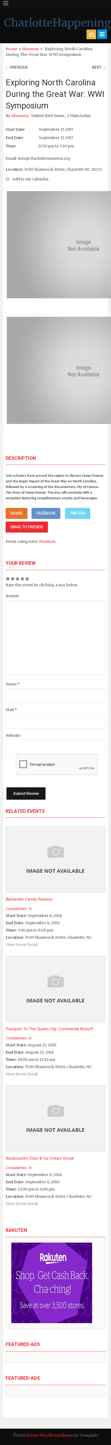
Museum (30, 48)
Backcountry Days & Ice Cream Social (40, 1158)
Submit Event (91, 34)
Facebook (46, 513)
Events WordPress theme (49, 1435)
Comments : (17, 908)
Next (96, 67)
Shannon (20, 115)
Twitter (77, 513)
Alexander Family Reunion (29, 899)
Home (11, 48)
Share (17, 513)
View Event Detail (22, 944)
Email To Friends (27, 527)
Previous (19, 67)
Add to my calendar (30, 179)
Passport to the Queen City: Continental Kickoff (49, 1029)
